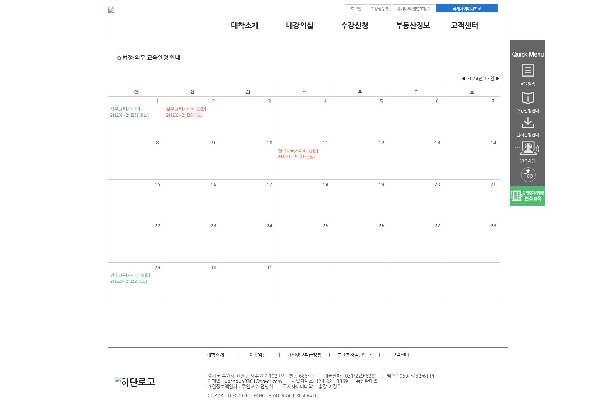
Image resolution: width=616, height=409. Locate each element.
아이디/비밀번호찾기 (413, 8)
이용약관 (258, 354)
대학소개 (215, 354)
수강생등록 (380, 8)
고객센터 (400, 354)
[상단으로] (527, 182)
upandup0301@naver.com (253, 381)
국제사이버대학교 (467, 8)
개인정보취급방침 (304, 354)
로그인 (356, 8)
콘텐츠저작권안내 (354, 354)
